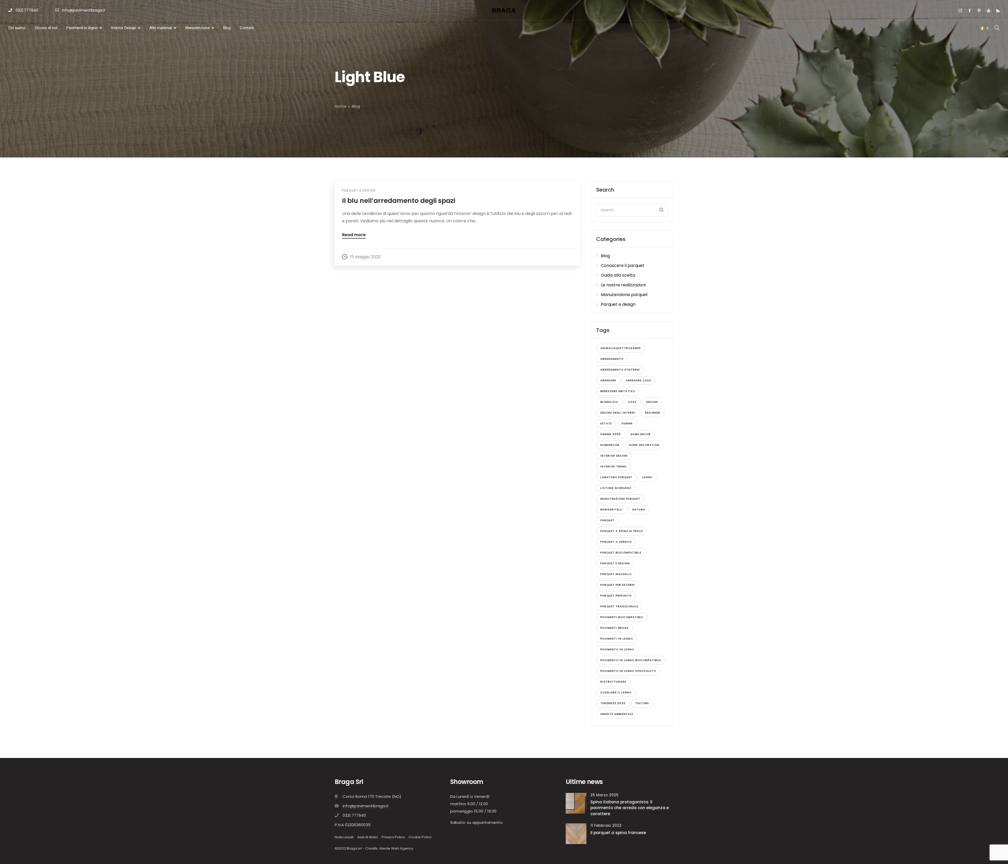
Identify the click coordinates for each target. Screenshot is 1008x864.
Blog (227, 27)
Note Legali (344, 837)
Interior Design (123, 27)
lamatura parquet (616, 477)
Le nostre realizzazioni (623, 285)
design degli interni (617, 413)
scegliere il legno (616, 692)
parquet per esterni (617, 585)
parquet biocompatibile (620, 553)
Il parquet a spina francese (618, 832)
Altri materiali (160, 27)
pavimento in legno (617, 649)
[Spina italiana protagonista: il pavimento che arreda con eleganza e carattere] (576, 803)
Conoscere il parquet (622, 265)
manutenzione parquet (620, 499)
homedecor (610, 445)
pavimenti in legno (616, 639)
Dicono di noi (46, 27)
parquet (607, 520)
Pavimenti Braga (614, 628)
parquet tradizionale (619, 606)
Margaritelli (611, 510)
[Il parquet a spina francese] (576, 833)
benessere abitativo (617, 391)
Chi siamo (17, 27)
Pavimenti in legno (82, 27)
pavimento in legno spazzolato (628, 671)
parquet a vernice (616, 542)
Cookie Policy (420, 837)
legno (647, 477)
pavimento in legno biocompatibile (630, 660)
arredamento (611, 359)
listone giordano (615, 488)
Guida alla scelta (618, 275)
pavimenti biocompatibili (621, 617)
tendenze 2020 (613, 703)
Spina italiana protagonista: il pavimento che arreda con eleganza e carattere (629, 807)
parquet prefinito (616, 596)
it (987, 28)
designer (652, 413)
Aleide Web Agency (396, 848)
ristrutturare (613, 682)
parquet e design (615, 563)
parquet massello (616, 574)
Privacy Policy (393, 837)
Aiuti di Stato (367, 837)
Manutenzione (197, 27)
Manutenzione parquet (624, 295)
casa (632, 402)
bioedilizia (609, 402)
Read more (354, 235)
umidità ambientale (616, 714)
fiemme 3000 (610, 434)
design (652, 402)
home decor (641, 434)
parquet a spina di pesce (621, 531)
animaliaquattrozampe (620, 348)
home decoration (644, 445)
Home (340, 106)
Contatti (247, 27)
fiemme (627, 423)
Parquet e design (359, 190)
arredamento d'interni (620, 370)
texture (642, 703)
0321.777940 (26, 10)
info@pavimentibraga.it (83, 10)
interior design (614, 456)
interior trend (613, 466)
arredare (608, 380)
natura (638, 510)
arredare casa (638, 380)
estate (606, 423)
